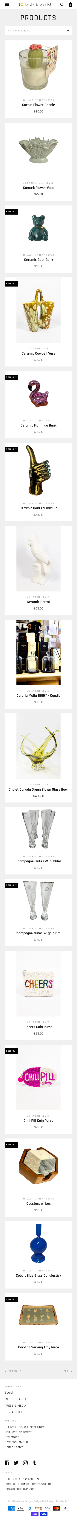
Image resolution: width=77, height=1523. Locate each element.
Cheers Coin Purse (38, 1027)
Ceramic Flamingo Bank (38, 425)
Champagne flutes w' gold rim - (39, 933)
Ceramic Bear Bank (38, 260)
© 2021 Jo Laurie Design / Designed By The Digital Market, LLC (38, 1501)
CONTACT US (13, 1412)
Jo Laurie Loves (38, 597)
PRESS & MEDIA (15, 1405)
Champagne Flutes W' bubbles (38, 861)
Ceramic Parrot (38, 602)
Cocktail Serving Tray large (38, 1347)
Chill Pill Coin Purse (38, 1120)
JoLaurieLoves (38, 348)
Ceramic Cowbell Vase (39, 353)
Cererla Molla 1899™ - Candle (38, 695)
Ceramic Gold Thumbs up (38, 508)
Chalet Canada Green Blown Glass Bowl (39, 789)
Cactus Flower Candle (38, 105)
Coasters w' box (38, 1203)
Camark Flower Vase (38, 188)
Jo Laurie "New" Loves (38, 100)
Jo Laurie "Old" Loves (38, 183)
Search (9, 1392)
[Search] (62, 4)
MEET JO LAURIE (16, 1399)
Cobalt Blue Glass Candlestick (38, 1275)
